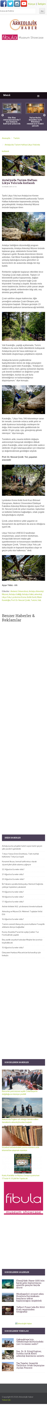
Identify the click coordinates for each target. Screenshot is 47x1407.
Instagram (17, 3)
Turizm (34, 600)
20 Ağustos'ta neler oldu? (13, 879)
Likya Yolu (6, 597)
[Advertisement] (23, 67)
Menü (6, 95)
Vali (39, 600)
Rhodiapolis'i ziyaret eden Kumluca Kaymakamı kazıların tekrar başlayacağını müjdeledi (30, 1297)
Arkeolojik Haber (26, 1396)
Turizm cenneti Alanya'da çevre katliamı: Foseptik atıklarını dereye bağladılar (23, 925)
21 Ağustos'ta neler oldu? (13, 874)
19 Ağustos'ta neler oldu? (13, 891)
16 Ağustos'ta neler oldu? (13, 919)
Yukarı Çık (6, 1400)
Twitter (10, 3)
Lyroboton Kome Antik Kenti (23, 597)
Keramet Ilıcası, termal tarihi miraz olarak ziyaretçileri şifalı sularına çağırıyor (19, 863)
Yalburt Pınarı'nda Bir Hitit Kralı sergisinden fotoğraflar (30, 1309)
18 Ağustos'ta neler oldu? (13, 896)
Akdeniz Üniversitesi (19, 591)
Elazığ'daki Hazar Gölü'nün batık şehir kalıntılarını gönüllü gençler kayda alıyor (30, 1284)
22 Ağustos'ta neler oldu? (13, 869)
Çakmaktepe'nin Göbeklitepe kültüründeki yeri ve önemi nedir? (29, 1341)
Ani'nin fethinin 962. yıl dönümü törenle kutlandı (22, 906)
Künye (31, 4)
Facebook (3, 3)
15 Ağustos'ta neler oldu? (13, 947)
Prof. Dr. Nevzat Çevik (20, 600)
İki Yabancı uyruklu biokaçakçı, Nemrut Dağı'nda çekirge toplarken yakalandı (22, 885)
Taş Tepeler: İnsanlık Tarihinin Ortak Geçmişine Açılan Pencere (30, 1365)
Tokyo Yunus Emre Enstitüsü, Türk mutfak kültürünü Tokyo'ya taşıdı (20, 855)
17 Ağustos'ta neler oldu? (13, 901)
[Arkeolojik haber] (23, 24)
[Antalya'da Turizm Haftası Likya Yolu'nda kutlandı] (23, 165)
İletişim (42, 4)
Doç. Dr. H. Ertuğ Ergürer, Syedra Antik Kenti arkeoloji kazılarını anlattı (30, 1353)
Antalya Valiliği (15, 594)
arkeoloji (38, 594)
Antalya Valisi (28, 594)
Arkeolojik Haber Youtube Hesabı (24, 3)
